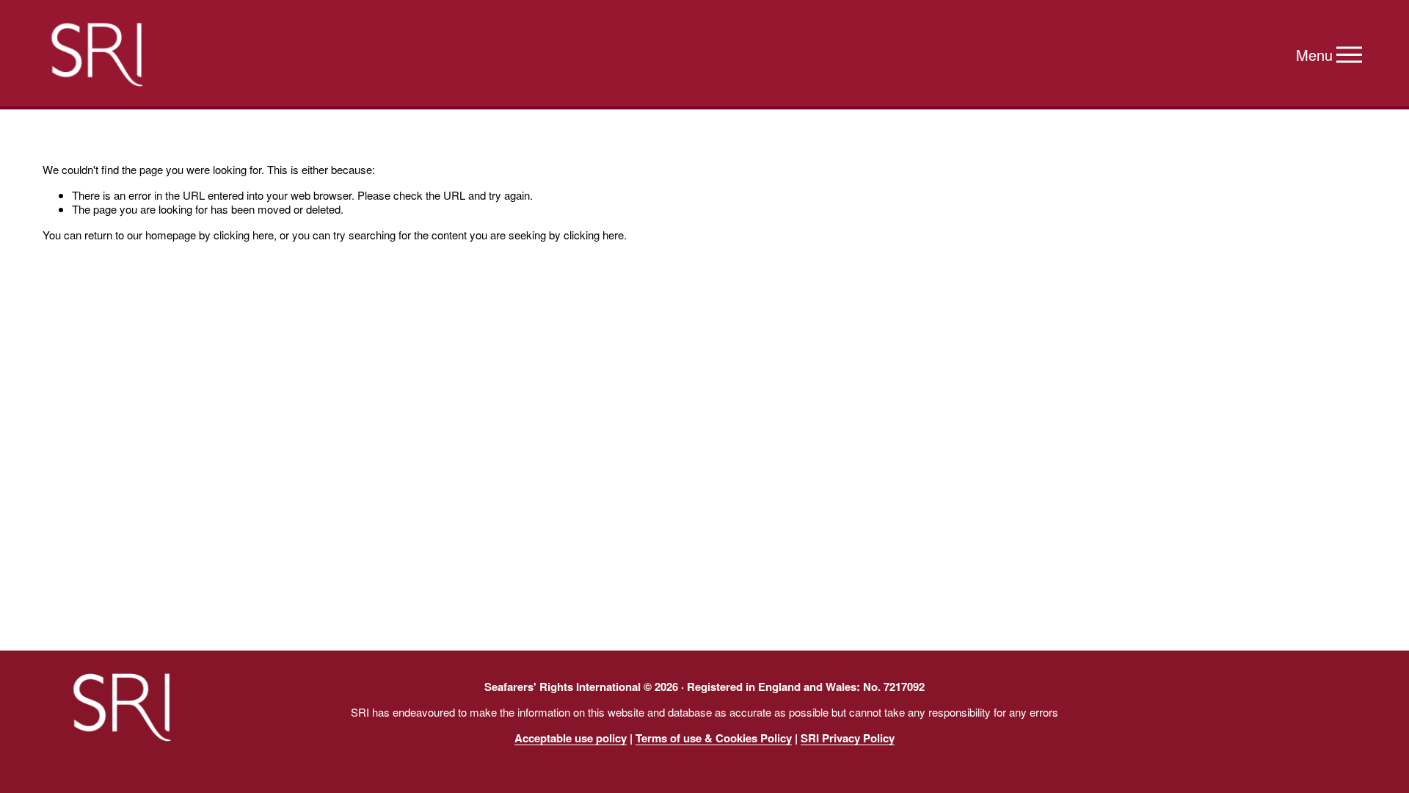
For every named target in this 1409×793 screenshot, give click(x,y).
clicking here (244, 234)
